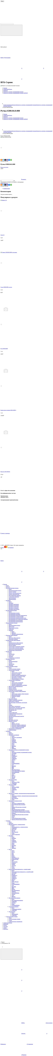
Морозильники (12, 599)
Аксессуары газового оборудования (17, 691)
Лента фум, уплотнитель (14, 706)
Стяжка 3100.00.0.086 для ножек (6, 287)
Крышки (11, 656)
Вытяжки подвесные (14, 606)
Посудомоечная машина (14, 898)
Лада (13, 774)
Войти (2, 57)
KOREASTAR (15, 859)
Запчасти (14, 104)
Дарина (13, 773)
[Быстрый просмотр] (11, 232)
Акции (5, 927)
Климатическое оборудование (13, 640)
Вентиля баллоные (16, 695)
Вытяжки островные (14, 608)
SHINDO (14, 748)
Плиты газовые (12, 591)
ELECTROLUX (15, 858)
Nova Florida (14, 861)
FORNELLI (14, 756)
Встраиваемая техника (11, 610)
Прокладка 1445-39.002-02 (5, 471)
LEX (13, 764)
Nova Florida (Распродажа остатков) (20, 814)
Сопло (10, 920)
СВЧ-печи (11, 629)
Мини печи (11, 626)
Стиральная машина (13, 906)
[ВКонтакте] (9, 160)
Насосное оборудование (11, 635)
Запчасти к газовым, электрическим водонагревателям (22, 793)
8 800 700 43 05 (4, 183)
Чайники (11, 630)
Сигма (13, 868)
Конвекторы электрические (15, 650)
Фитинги (11, 717)
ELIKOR (14, 739)
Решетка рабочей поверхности (19, 675)
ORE (13, 768)
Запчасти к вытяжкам (14, 735)
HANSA (14, 902)
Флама (13, 778)
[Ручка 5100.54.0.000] (6, 313)
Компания (5, 924)
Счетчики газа (12, 715)
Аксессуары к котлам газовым (16, 647)
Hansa (13, 743)
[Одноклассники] (1, 160)
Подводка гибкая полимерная (19, 726)
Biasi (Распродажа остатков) (18, 809)
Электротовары (12, 730)
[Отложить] (11, 158)
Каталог (5, 584)
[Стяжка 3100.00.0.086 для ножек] (9, 252)
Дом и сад (11, 655)
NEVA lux (14, 829)
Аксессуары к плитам (14, 670)
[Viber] (7, 160)
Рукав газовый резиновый (18, 727)
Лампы (10, 705)
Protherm (14, 813)
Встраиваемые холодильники (16, 620)
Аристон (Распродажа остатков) (19, 819)
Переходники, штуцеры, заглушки (17, 707)
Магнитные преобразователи (16, 686)
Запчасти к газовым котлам (15, 800)
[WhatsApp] (11, 160)
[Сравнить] (12, 147)
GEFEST (14, 741)
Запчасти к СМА (13, 779)
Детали (10, 662)
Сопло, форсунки (13, 712)
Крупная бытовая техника (12, 588)
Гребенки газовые (16, 696)
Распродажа (9, 651)
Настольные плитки (13, 627)
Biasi (13, 854)
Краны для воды (13, 688)
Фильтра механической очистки (16, 716)
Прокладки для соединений (15, 708)
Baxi (13, 805)
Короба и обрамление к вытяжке (19, 685)
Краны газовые (12, 687)
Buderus (13, 856)
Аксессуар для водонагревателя (16, 649)
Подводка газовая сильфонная (19, 725)
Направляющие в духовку (18, 679)
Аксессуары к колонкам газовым (16, 646)
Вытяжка (11, 835)
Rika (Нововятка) (16, 769)
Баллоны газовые (13, 698)
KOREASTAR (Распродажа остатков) (20, 810)
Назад (7, 585)
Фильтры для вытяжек (17, 683)
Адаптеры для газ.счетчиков (15, 690)
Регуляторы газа (12, 710)
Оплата (5, 925)
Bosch (13, 855)
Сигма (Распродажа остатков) (19, 818)
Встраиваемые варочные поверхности (18, 615)
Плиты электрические (14, 594)
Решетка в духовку (16, 674)
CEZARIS (14, 753)
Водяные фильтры (10, 659)
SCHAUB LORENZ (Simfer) (18, 771)
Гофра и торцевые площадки (15, 700)
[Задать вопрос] (11, 1001)
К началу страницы (5, 533)
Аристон (14, 865)
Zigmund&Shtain (15, 772)
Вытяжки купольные (14, 605)
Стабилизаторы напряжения (15, 713)
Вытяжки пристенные (14, 609)
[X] (5, 160)
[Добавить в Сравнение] (12, 210)
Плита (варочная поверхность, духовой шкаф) (20, 869)
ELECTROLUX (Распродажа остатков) (21, 812)
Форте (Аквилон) (16, 834)
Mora (13, 860)
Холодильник (12, 911)
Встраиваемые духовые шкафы (16, 616)
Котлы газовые (12, 645)
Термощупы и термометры (15, 728)
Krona (13, 744)
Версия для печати (4, 167)
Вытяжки (8, 600)
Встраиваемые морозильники (16, 621)
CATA (13, 738)
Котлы (10, 849)
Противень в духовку (17, 677)
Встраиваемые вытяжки (14, 614)
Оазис (13, 799)
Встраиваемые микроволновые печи (17, 618)
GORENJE (14, 742)
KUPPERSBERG (16, 763)
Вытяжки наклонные (14, 604)
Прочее (13, 697)
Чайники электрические (17, 634)
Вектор (13, 830)
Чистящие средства (13, 720)
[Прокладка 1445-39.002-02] (6, 437)
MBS (13, 747)
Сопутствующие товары (11, 666)
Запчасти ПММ (12, 784)
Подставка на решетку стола (18, 676)
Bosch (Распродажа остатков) (18, 804)
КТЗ (10, 703)
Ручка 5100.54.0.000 (4, 348)
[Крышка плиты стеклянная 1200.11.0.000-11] (6, 375)
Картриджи (11, 664)
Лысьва (13, 777)
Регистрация (7, 57)
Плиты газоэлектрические (15, 593)
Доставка (5, 926)
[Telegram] (3, 160)
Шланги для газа (13, 721)
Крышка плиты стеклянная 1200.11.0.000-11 (8, 410)
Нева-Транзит (15, 798)
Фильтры (11, 665)
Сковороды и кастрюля (14, 657)
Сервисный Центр (7, 104)
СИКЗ (10, 711)
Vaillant (13, 815)
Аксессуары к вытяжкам (14, 680)
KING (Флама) (15, 881)
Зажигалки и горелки (14, 701)
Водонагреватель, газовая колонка (17, 824)
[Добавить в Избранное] (11, 221)
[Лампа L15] (4, 200)
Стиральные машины (14, 596)
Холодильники (12, 598)
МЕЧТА (13, 776)
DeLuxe (13, 754)
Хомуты (11, 718)
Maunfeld (14, 746)
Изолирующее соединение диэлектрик (18, 702)
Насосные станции (13, 639)
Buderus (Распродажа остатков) (19, 807)
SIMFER (14, 891)
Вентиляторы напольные (15, 644)
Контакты (5, 929)
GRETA (13, 759)
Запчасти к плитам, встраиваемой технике (26, 104)
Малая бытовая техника (11, 623)
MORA (13, 808)
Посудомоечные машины (15, 595)
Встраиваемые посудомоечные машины (18, 619)
